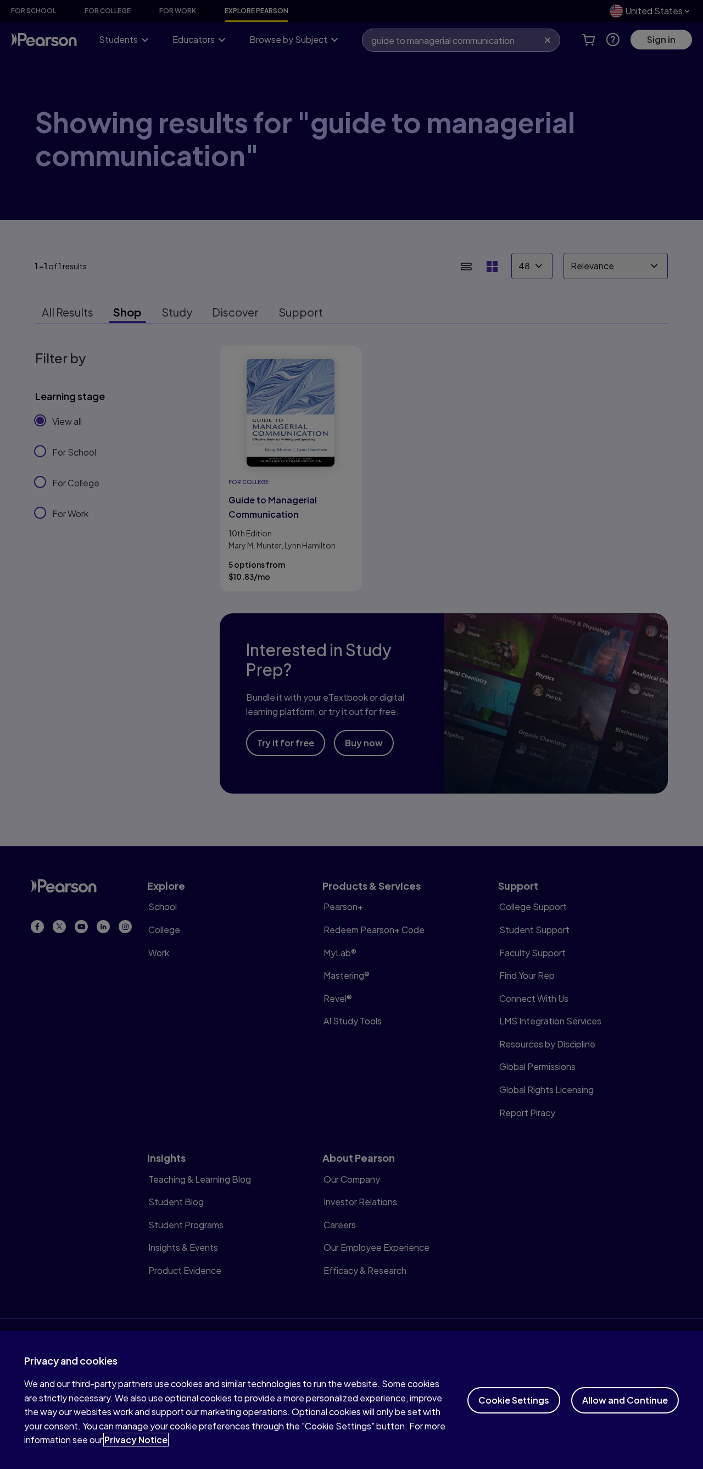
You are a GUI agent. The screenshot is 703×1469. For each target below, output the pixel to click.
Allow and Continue (625, 1400)
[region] (351, 1400)
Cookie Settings (513, 1400)
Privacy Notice (136, 1439)
